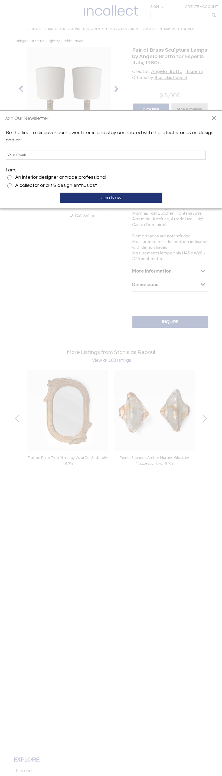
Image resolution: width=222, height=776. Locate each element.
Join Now (111, 197)
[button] (213, 117)
